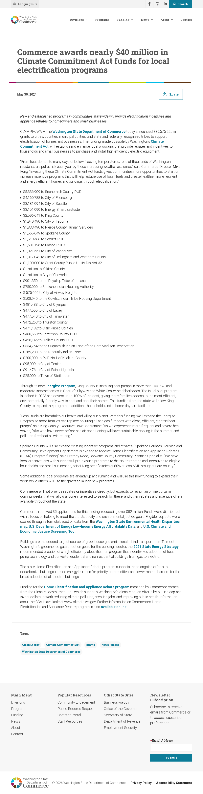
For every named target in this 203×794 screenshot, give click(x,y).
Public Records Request (76, 709)
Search (183, 4)
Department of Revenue (122, 721)
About (165, 20)
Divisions (77, 20)
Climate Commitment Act (62, 644)
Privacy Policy (141, 783)
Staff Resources (69, 721)
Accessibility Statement (174, 783)
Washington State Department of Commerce (89, 131)
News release (110, 644)
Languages (26, 4)
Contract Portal (69, 715)
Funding (123, 20)
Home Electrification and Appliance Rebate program (86, 587)
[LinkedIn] (165, 4)
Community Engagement (76, 702)
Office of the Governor (121, 709)
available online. (113, 607)
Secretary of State (118, 715)
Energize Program (60, 386)
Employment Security (120, 728)
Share (174, 94)
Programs (102, 20)
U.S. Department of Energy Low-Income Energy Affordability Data (82, 526)
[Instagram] (157, 4)
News (145, 20)
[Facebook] (149, 4)
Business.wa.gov (116, 702)
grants (90, 644)
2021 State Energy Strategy (156, 547)
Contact (186, 20)
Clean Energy (30, 644)
